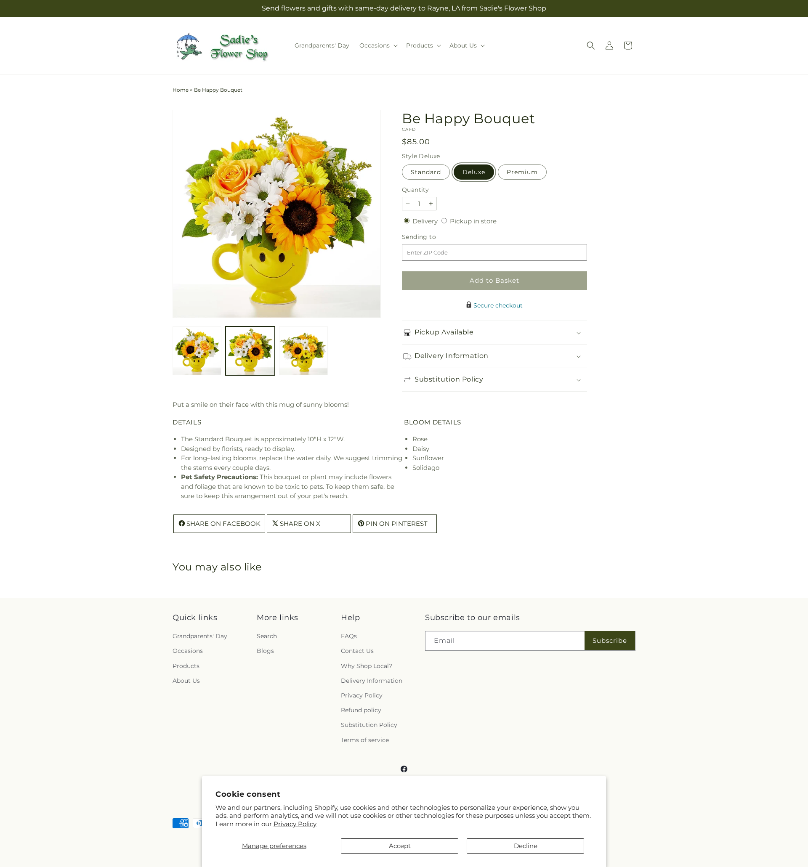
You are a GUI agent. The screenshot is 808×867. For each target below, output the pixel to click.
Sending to (431, 237)
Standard (426, 172)
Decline (525, 846)
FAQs (349, 636)
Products (186, 666)
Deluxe (473, 172)
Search (267, 636)
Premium (522, 172)
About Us (186, 680)
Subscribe (610, 640)
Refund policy (361, 710)
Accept (400, 846)
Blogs (265, 651)
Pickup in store (473, 221)
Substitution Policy (369, 725)
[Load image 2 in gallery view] (250, 350)
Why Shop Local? (366, 666)
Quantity (415, 190)
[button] (377, 45)
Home (181, 90)
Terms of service (365, 740)
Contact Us (357, 651)
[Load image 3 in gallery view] (303, 350)
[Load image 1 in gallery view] (197, 350)
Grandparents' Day (200, 636)
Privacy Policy (295, 824)
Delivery (425, 221)
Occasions (188, 651)
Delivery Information (371, 680)
